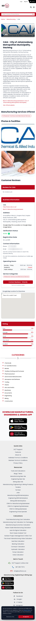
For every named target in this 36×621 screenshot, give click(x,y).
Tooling (7, 382)
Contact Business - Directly (18, 282)
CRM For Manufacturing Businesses (18, 503)
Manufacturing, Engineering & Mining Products (18, 484)
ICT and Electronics (10, 366)
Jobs (18, 493)
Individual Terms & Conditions (18, 458)
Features (18, 452)
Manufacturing (11, 19)
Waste (7, 385)
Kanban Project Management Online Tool (18, 536)
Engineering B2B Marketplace (18, 498)
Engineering (8, 396)
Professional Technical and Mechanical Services (16, 116)
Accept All (26, 616)
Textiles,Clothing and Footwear (14, 371)
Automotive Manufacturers (13, 376)
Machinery (8, 390)
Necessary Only (10, 616)
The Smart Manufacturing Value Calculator (18, 538)
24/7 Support (18, 449)
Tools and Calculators (18, 471)
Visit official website (9, 105)
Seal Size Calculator (18, 541)
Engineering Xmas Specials (18, 512)
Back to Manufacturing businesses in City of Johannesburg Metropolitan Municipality (16, 101)
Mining (6, 398)
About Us (18, 455)
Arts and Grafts (9, 387)
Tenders (18, 487)
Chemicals (8, 363)
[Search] (33, 14)
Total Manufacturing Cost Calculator (18, 519)
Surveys (18, 490)
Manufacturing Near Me (18, 476)
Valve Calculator (18, 555)
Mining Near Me (18, 482)
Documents (8, 393)
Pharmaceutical (9, 374)
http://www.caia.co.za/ (9, 207)
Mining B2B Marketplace (18, 501)
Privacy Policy (18, 463)
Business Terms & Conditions (18, 460)
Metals (7, 368)
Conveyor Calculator (18, 547)
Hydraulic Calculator (18, 549)
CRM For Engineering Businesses (18, 506)
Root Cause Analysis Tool (18, 533)
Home (3, 19)
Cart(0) (33, 1)
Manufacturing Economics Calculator (18, 525)
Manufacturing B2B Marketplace (18, 495)
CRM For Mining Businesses (18, 509)
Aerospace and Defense (12, 379)
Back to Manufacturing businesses (13, 209)
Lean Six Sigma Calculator (18, 530)
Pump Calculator (18, 552)
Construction (9, 401)
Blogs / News (18, 474)
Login (21, 1)
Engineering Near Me (18, 479)
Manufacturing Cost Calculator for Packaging (18, 522)
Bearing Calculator (18, 544)
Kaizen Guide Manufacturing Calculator (18, 528)
